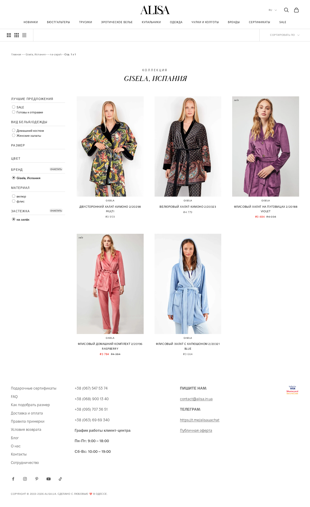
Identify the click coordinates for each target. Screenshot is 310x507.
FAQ (14, 397)
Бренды (234, 22)
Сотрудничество (25, 463)
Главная (16, 54)
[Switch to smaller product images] (17, 35)
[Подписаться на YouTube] (48, 479)
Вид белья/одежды (29, 122)
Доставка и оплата (27, 413)
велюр (21, 196)
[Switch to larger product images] (9, 35)
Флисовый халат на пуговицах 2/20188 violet (266, 209)
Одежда (176, 22)
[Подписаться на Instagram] (25, 479)
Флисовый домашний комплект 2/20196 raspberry (110, 346)
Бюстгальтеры (58, 22)
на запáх (23, 220)
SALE (282, 22)
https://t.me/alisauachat (199, 420)
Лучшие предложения (32, 99)
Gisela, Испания (36, 54)
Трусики (85, 22)
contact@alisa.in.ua (196, 399)
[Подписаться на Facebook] (13, 479)
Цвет (15, 159)
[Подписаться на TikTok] (60, 479)
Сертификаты (259, 22)
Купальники (151, 22)
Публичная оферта (196, 430)
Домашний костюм (30, 131)
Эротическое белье (117, 22)
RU (270, 10)
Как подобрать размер (30, 405)
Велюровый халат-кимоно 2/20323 (188, 206)
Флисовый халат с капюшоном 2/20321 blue (188, 346)
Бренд (17, 169)
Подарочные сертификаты (33, 388)
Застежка (20, 211)
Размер (18, 145)
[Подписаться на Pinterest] (36, 479)
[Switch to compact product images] (24, 35)
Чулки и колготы (205, 22)
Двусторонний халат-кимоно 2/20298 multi (110, 209)
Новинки (31, 22)
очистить (56, 169)
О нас (16, 446)
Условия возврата (26, 429)
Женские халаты (28, 136)
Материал (20, 188)
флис (20, 201)
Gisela (110, 200)
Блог (15, 438)
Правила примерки (27, 421)
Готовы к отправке (29, 113)
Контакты (19, 454)
